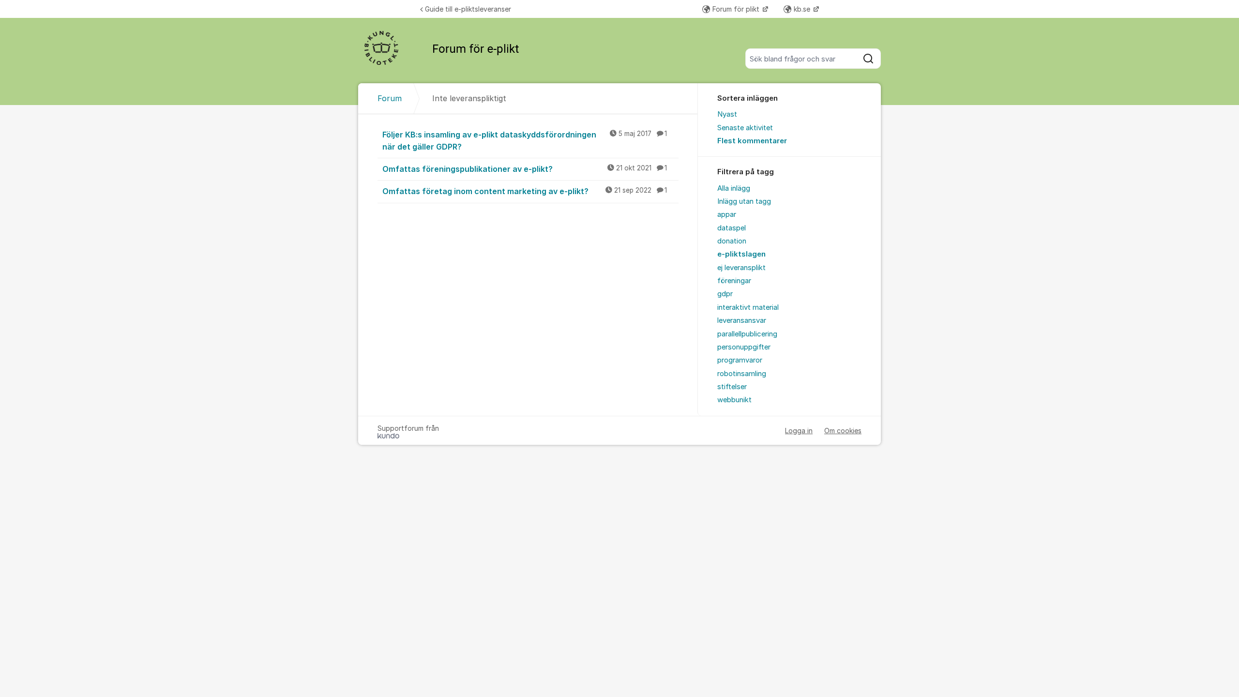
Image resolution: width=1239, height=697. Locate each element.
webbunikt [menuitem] (734, 399)
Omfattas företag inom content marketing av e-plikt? (524, 191)
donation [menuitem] (731, 241)
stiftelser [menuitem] (732, 386)
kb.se (803, 9)
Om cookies (842, 430)
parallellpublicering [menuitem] (747, 334)
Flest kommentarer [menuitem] (752, 140)
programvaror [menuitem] (739, 360)
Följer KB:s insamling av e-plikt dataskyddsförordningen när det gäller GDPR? (524, 141)
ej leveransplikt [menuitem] (741, 267)
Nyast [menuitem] (727, 114)
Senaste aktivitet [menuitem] (745, 127)
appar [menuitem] (726, 214)
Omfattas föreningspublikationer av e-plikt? (524, 169)
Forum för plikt (736, 9)
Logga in (799, 430)
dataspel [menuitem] (731, 228)
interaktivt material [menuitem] (748, 307)
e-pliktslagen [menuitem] (741, 254)
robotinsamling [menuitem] (741, 373)
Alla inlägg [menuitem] (733, 188)
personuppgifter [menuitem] (744, 347)
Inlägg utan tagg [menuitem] (744, 201)
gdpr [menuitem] (725, 293)
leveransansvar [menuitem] (741, 320)
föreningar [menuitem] (734, 280)
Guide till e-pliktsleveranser (468, 9)
